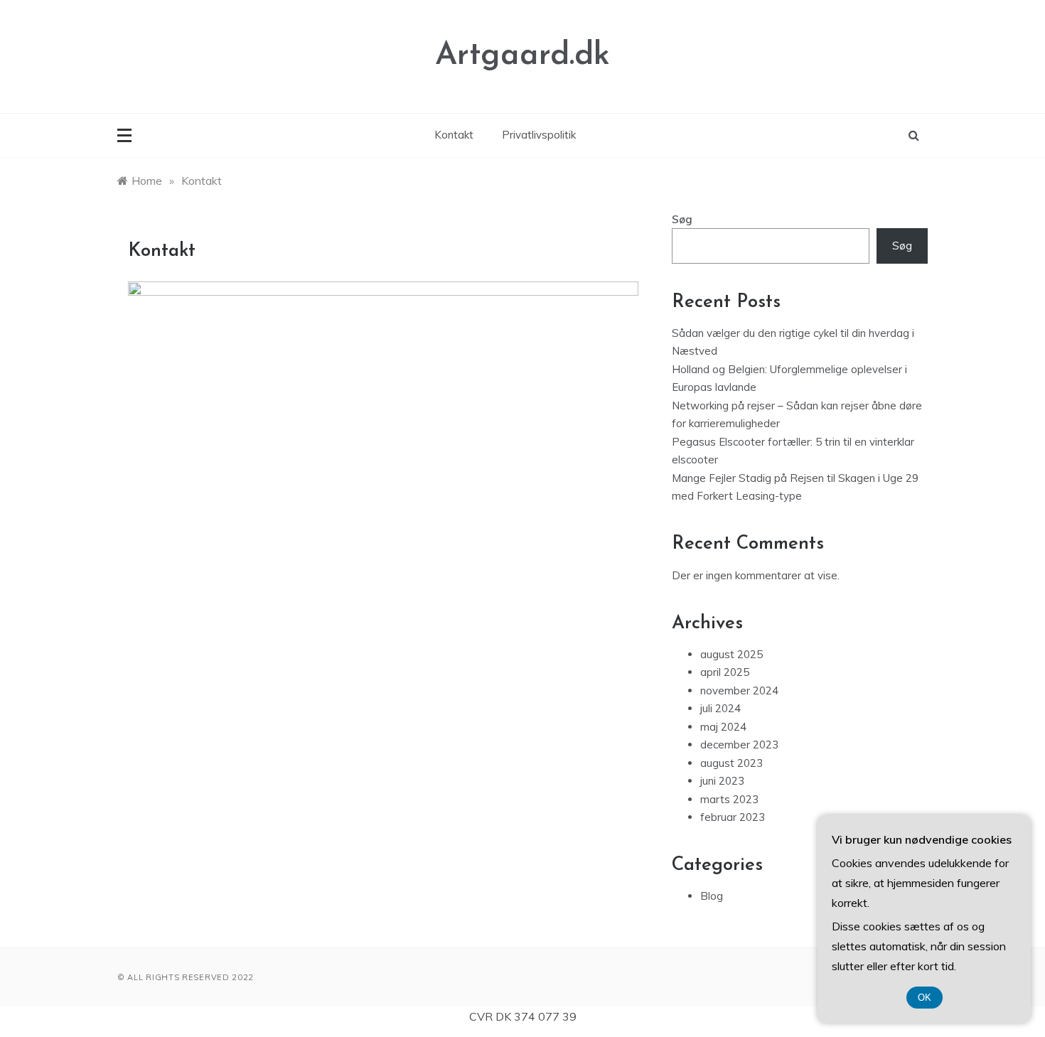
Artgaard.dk (522, 56)
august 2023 (731, 763)
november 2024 (739, 690)
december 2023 (739, 744)
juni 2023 (722, 781)
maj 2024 (723, 727)
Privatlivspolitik (539, 134)
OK (924, 997)
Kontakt (453, 134)
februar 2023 (732, 817)
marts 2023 (729, 799)
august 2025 (731, 654)
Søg (682, 219)
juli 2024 (720, 708)
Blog (711, 896)
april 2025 (724, 672)
